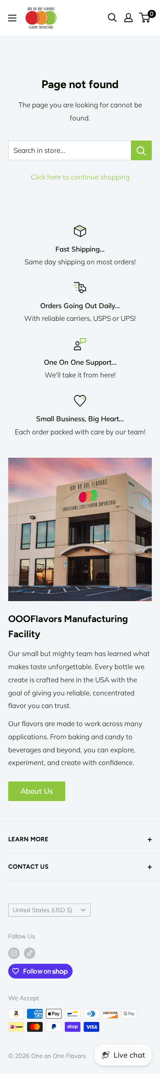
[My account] (128, 17)
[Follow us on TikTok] (29, 953)
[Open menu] (12, 18)
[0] (145, 18)
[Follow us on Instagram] (14, 953)
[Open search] (112, 17)
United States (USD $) (42, 910)
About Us (37, 791)
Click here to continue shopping (80, 177)
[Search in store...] (141, 150)
